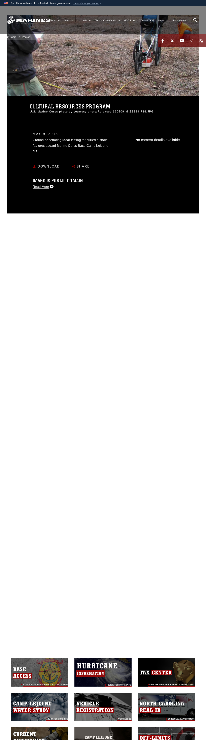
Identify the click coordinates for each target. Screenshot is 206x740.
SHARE (82, 166)
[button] (87, 3)
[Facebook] (162, 40)
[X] (172, 40)
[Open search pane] (195, 20)
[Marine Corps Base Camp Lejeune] (28, 20)
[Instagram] (191, 40)
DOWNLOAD (48, 166)
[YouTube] (182, 40)
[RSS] (201, 40)
